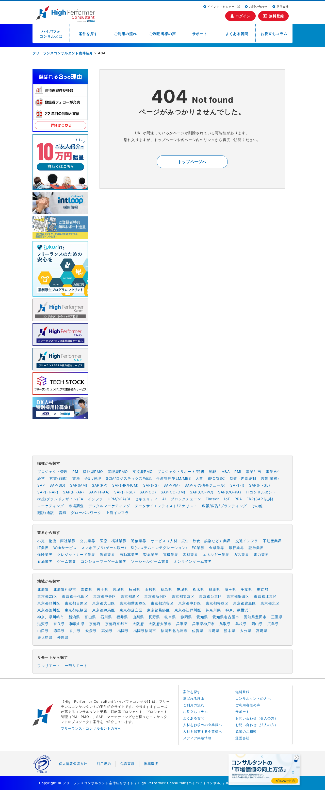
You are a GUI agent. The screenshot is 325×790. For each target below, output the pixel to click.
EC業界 (198, 547)
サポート (199, 33)
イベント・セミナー (221, 6)
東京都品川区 (48, 603)
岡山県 (257, 624)
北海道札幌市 (64, 589)
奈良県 (59, 624)
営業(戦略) (59, 478)
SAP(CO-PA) (229, 492)
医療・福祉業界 (113, 541)
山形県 (150, 589)
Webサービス (65, 547)
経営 (41, 478)
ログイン (243, 16)
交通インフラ (246, 541)
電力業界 (261, 554)
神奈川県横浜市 (238, 610)
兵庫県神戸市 (203, 624)
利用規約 (104, 764)
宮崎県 (261, 630)
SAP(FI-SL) (124, 492)
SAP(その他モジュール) (205, 485)
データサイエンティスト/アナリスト (166, 506)
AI (164, 499)
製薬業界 (150, 554)
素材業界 (190, 554)
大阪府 (138, 624)
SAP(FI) (237, 485)
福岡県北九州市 (174, 630)
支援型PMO (143, 471)
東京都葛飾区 (158, 610)
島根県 (241, 624)
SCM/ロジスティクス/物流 (129, 478)
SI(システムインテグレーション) (159, 547)
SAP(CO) (148, 492)
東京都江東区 (265, 596)
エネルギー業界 (216, 554)
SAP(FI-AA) (99, 492)
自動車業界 (129, 554)
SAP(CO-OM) (173, 492)
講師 (62, 512)
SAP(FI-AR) (73, 492)
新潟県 (74, 617)
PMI (237, 471)
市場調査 (76, 506)
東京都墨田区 (237, 596)
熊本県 (229, 630)
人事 (199, 478)
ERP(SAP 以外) (260, 499)
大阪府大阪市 (160, 624)
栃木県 (198, 589)
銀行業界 (236, 547)
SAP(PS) (151, 485)
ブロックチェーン (186, 499)
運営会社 (282, 6)
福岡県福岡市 (144, 630)
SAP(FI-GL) (259, 485)
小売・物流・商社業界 (56, 541)
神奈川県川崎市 (50, 617)
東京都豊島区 (244, 603)
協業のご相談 (246, 731)
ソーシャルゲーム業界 (150, 561)
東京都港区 (130, 596)
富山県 (90, 617)
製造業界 (107, 554)
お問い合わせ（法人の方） (256, 725)
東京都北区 (270, 603)
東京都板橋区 (76, 610)
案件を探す (88, 33)
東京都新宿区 (155, 596)
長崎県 (213, 630)
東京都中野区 (189, 603)
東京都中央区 (104, 596)
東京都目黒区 (76, 603)
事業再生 (273, 471)
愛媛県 (91, 630)
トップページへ (192, 161)
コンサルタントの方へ (253, 698)
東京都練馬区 (103, 610)
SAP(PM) (172, 485)
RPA (238, 499)
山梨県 (138, 617)
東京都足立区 (131, 610)
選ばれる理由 (193, 698)
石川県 (106, 617)
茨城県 (182, 589)
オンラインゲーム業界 (193, 561)
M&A (225, 471)
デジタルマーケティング (109, 506)
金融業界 (216, 547)
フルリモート (48, 665)
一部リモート (76, 665)
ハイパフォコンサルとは (51, 33)
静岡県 (186, 617)
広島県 (273, 624)
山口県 (43, 630)
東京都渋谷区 (162, 603)
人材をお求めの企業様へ (202, 725)
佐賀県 (197, 630)
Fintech (213, 499)
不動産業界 (272, 541)
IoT (227, 499)
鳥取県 (225, 624)
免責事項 (127, 764)
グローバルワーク (86, 512)
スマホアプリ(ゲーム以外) (103, 547)
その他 (257, 506)
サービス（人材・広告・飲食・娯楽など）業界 (191, 541)
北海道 (43, 589)
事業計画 (253, 471)
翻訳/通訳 (45, 512)
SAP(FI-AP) (47, 492)
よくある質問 (236, 33)
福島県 (166, 589)
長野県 (154, 617)
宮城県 (118, 589)
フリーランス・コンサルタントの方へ (91, 728)
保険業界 (45, 554)
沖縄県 (63, 637)
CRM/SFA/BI (119, 499)
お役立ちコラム (274, 33)
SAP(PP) (100, 485)
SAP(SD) (58, 485)
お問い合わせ (257, 6)
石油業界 (45, 561)
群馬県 (214, 589)
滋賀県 (43, 624)
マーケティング (50, 506)
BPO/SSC (216, 478)
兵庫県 (181, 624)
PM (75, 471)
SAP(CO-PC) (202, 492)
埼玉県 (230, 589)
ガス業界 (241, 554)
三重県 (277, 617)
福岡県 (123, 630)
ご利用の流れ (125, 33)
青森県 (86, 589)
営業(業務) (270, 478)
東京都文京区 (183, 596)
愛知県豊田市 (255, 617)
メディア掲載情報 (197, 738)
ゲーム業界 (66, 561)
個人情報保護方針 (73, 764)
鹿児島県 (45, 637)
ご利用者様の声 (162, 33)
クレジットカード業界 (76, 554)
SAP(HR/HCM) (125, 485)
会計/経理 (93, 478)
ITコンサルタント (261, 492)
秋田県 (134, 589)
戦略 (213, 471)
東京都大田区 (103, 603)
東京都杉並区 (217, 603)
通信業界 (138, 541)
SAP (41, 485)
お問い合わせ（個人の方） (256, 718)
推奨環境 (151, 764)
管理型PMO (118, 471)
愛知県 (202, 617)
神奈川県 (213, 610)
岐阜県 (170, 617)
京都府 (95, 624)
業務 (76, 478)
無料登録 (276, 16)
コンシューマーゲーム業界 (103, 561)
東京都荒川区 (48, 610)
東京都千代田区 (75, 596)
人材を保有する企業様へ (202, 731)
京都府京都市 (116, 624)
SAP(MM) (78, 485)
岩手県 (102, 589)
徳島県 (59, 630)
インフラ (95, 499)
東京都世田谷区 (133, 603)
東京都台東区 (210, 596)
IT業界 (43, 547)
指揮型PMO (93, 471)
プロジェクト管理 (52, 471)
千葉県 (246, 589)
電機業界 (170, 554)
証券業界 (256, 547)
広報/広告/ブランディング (224, 506)
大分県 (245, 630)
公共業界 (87, 541)
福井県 (122, 617)
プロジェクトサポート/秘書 (181, 471)
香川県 (75, 630)
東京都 (262, 589)
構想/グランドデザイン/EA (60, 499)
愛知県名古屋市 (226, 617)
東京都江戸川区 (187, 610)
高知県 (107, 630)
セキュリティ (146, 499)
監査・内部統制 (243, 478)
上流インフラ (117, 512)
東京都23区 (47, 596)
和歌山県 (77, 624)
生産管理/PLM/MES (173, 478)
